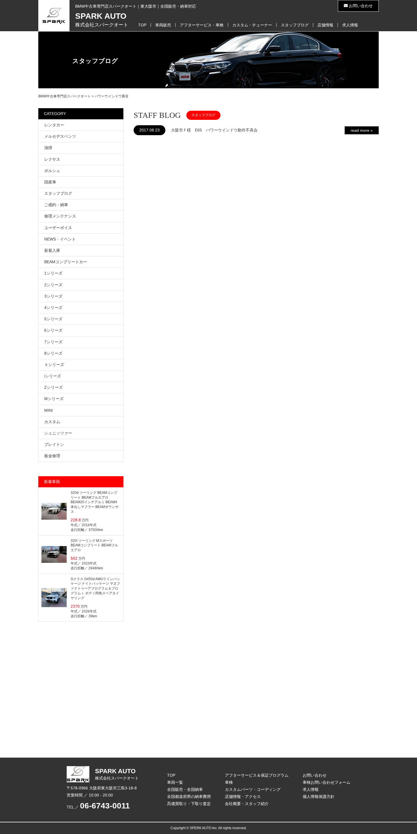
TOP (142, 25)
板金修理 (52, 455)
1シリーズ (53, 273)
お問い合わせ (360, 5)
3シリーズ (53, 296)
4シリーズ (53, 307)
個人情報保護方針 (318, 796)
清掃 (48, 147)
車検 (229, 782)
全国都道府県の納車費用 (189, 796)
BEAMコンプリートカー (65, 262)
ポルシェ (52, 170)
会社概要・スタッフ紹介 (247, 803)
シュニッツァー (58, 433)
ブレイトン (54, 444)
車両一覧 (175, 782)
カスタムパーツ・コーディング (253, 789)
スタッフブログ (295, 25)
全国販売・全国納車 (185, 789)
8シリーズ (53, 353)
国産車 (50, 182)
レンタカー (54, 125)
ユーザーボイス (58, 227)
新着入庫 (52, 250)
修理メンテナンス (60, 216)
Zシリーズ (53, 387)
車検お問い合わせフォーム (326, 782)
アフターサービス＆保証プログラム (256, 775)
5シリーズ (53, 319)
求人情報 (350, 25)
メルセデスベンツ (60, 136)
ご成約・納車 (56, 204)
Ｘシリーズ (54, 364)
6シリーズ (53, 330)
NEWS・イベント (60, 239)
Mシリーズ (54, 398)
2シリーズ (53, 285)
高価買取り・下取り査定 (189, 803)
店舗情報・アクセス (243, 796)
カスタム (52, 421)
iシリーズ (52, 376)
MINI (48, 410)
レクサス (52, 159)
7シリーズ (53, 342)
